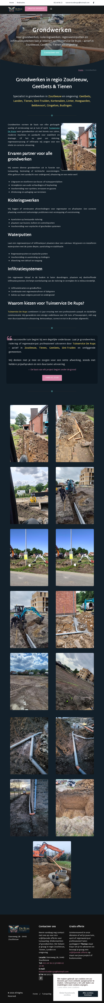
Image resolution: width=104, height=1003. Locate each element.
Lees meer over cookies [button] (68, 987)
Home (11, 2)
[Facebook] (41, 978)
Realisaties (21, 2)
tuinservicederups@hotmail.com (77, 2)
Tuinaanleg (46, 994)
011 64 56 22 (58, 2)
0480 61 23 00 (52, 378)
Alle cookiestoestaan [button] (88, 994)
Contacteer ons (51, 53)
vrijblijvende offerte (78, 952)
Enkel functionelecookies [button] (67, 994)
